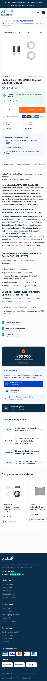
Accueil (4, 21)
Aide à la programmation (11, 615)
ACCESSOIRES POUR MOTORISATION (22, 21)
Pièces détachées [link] (8, 594)
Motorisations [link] (7, 587)
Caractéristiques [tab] (23, 164)
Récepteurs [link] (6, 591)
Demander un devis (9, 621)
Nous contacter (7, 635)
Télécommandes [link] (8, 584)
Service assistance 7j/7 (10, 632)
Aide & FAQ (6, 608)
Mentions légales (7, 678)
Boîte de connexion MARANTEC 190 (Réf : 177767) (12, 509)
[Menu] (43, 12)
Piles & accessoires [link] (9, 597)
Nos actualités (7, 618)
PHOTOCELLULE (7, 23)
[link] (33, 12)
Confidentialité (25, 678)
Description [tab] (8, 164)
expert (8, 123)
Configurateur (7, 611)
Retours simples (8, 638)
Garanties (5, 642)
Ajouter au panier (34, 110)
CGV (16, 678)
